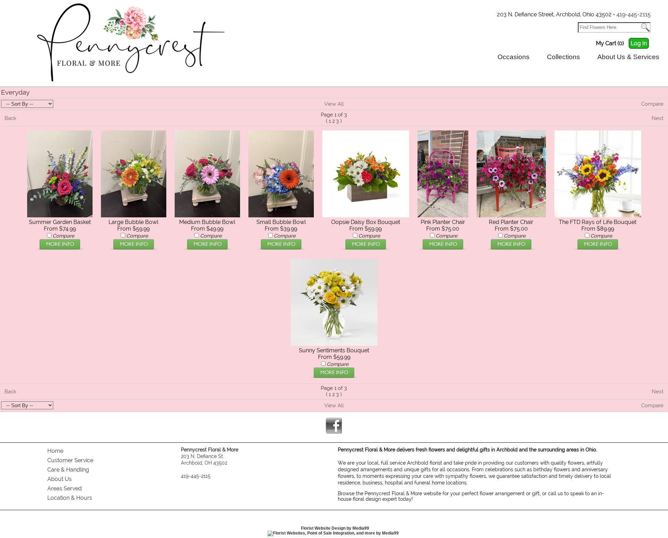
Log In (639, 43)
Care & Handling (68, 469)
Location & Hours (69, 498)
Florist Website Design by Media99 (335, 528)
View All (334, 104)
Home (55, 451)
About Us (59, 479)
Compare (652, 104)
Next (657, 118)
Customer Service (70, 460)
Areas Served (64, 488)
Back (10, 118)
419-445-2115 (634, 14)
